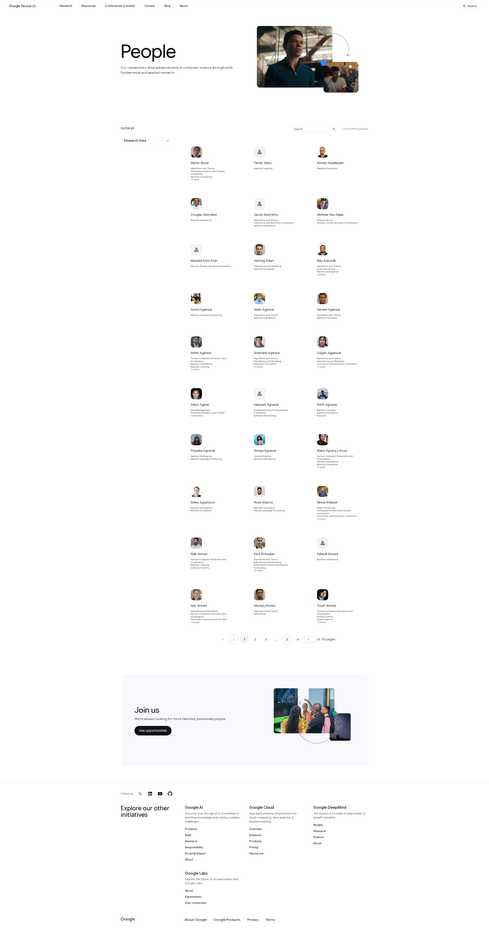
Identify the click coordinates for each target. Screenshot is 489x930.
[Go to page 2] (287, 639)
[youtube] (160, 793)
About (184, 6)
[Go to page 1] (233, 639)
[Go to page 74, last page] (297, 639)
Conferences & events (120, 6)
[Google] (128, 919)
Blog (167, 6)
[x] (140, 793)
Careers (149, 6)
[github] (170, 793)
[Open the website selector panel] (39, 6)
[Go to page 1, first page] (222, 639)
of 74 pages (326, 639)
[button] (147, 140)
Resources (88, 6)
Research (66, 6)
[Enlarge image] (362, 88)
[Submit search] (334, 129)
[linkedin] (150, 793)
